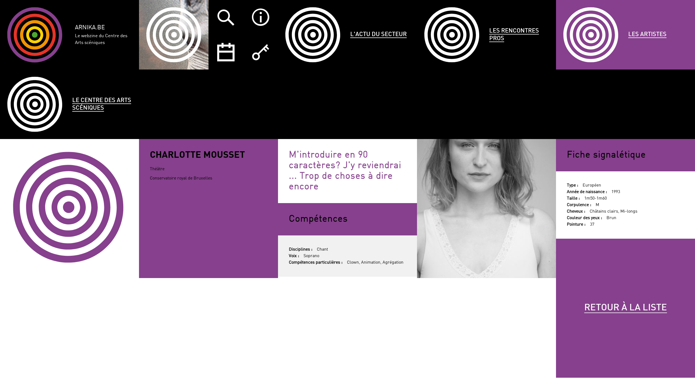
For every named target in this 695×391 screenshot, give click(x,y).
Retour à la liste (625, 308)
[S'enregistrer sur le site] (260, 52)
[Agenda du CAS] (225, 52)
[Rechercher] (225, 17)
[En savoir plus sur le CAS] (260, 17)
